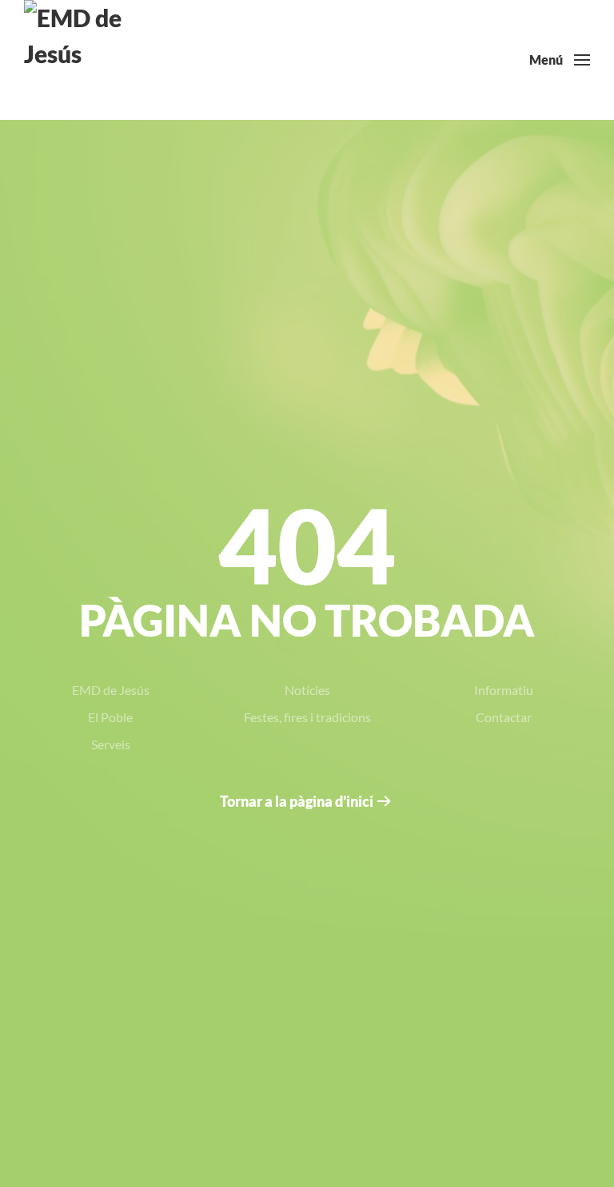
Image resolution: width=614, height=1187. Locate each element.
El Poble (110, 717)
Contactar (504, 717)
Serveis (110, 744)
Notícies (307, 689)
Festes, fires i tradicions (307, 717)
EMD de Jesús (111, 689)
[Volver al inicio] (84, 60)
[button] (559, 60)
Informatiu (503, 689)
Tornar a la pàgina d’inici (296, 801)
